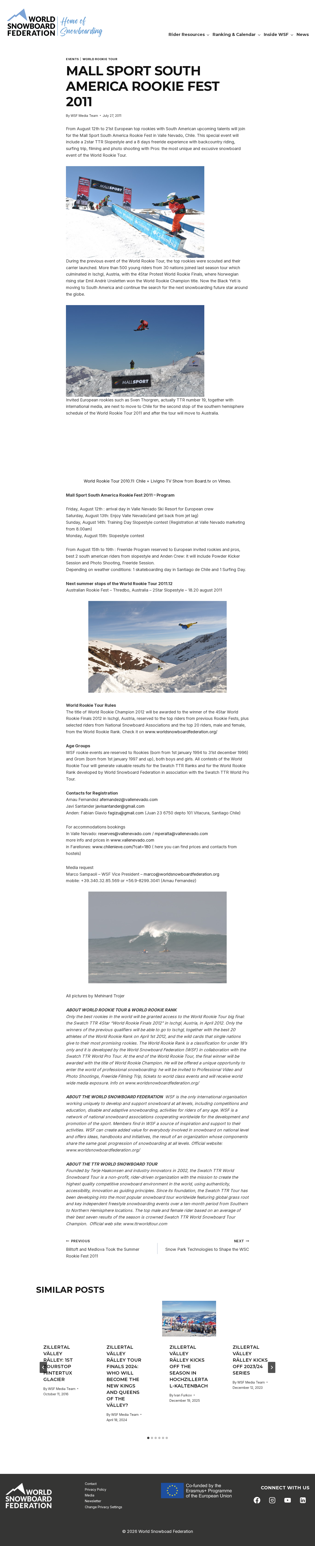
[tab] (148, 1438)
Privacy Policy (95, 1489)
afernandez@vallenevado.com (129, 799)
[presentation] (63, 1319)
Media (89, 1495)
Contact (91, 1484)
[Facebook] (257, 1500)
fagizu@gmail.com (126, 812)
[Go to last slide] (43, 1367)
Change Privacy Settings (103, 1507)
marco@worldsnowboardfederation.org (181, 874)
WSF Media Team (84, 116)
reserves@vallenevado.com (124, 833)
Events (72, 59)
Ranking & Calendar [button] (234, 34)
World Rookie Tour (100, 59)
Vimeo (224, 481)
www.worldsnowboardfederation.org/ (181, 731)
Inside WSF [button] (276, 34)
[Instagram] (272, 1500)
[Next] (271, 1367)
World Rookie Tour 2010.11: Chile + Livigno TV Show (133, 481)
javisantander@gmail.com (120, 806)
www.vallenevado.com (132, 840)
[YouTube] (287, 1500)
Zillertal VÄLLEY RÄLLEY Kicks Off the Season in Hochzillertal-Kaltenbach (188, 1366)
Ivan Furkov (183, 1395)
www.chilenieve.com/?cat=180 (121, 846)
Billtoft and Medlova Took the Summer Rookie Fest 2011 (102, 1249)
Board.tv (203, 481)
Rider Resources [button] (187, 34)
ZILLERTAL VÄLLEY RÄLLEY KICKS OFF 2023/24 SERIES (250, 1360)
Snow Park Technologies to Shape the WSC (207, 1245)
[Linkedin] (302, 1500)
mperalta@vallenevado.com (181, 833)
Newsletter (93, 1501)
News (303, 34)
